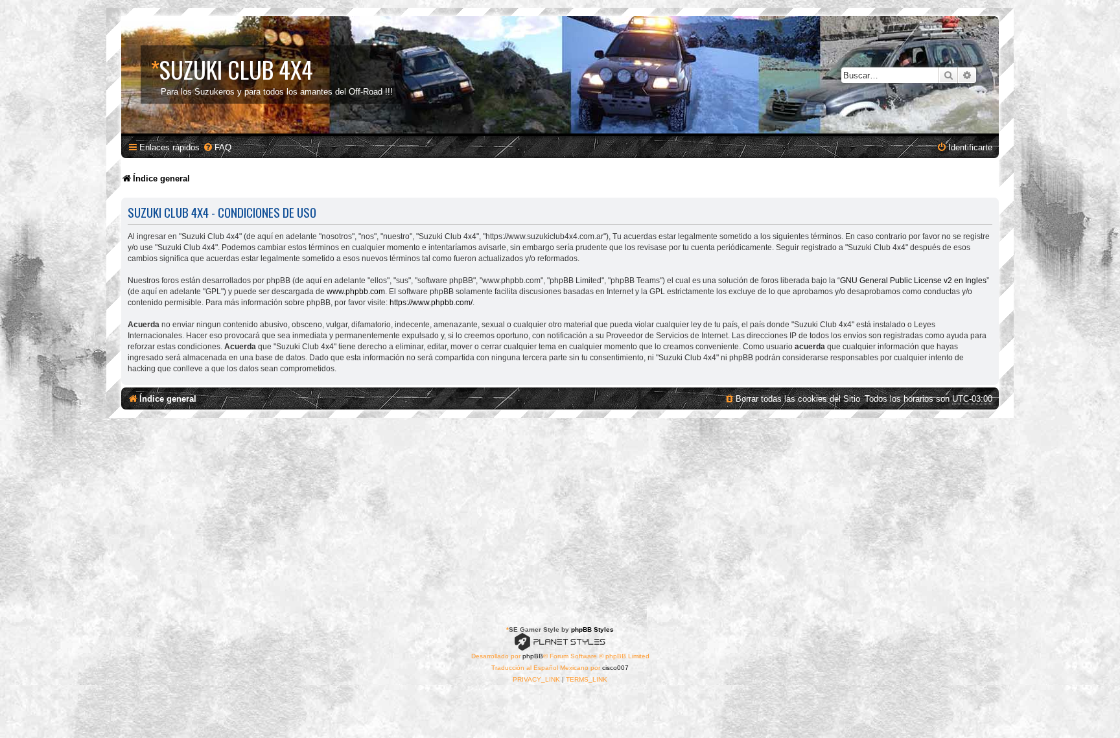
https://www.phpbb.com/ (431, 302)
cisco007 (615, 667)
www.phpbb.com (356, 291)
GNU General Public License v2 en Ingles (913, 280)
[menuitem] (217, 147)
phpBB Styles (592, 629)
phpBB (532, 656)
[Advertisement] (560, 515)
